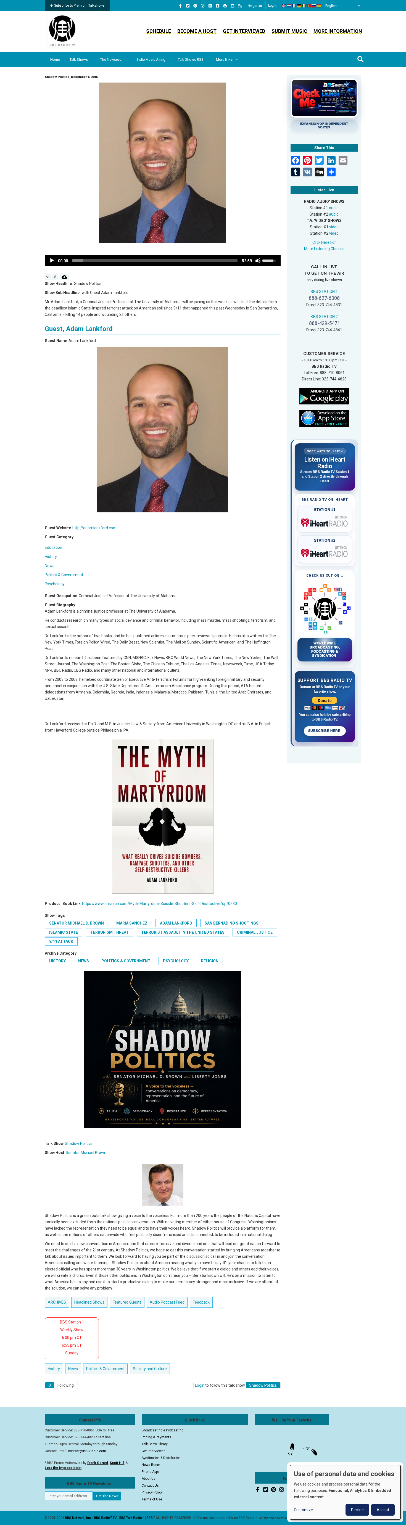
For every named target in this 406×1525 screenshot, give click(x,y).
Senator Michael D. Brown (76, 923)
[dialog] (345, 1492)
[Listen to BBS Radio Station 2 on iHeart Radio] (325, 552)
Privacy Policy (152, 1492)
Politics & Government (64, 575)
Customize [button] (303, 1510)
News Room (151, 1465)
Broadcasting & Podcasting (162, 1430)
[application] (163, 260)
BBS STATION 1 (324, 291)
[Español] (319, 6)
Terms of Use (152, 1499)
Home (55, 59)
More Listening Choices (324, 249)
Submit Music (289, 31)
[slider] (155, 260)
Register (255, 5)
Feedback (201, 1302)
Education (53, 547)
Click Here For (324, 242)
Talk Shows (79, 59)
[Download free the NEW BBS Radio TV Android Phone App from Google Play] (324, 395)
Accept (383, 1510)
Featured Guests (127, 1302)
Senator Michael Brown (86, 1152)
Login (199, 1385)
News (49, 565)
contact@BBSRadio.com (87, 1451)
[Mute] (258, 260)
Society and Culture (150, 1369)
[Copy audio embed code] (48, 277)
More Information (337, 31)
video (334, 227)
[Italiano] (304, 6)
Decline (357, 1510)
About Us (148, 1479)
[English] (284, 6)
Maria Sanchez (131, 923)
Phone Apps (151, 1472)
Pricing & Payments (156, 1437)
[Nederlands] (289, 6)
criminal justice (255, 932)
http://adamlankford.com (94, 528)
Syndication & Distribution (161, 1458)
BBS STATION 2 (324, 316)
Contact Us (150, 1485)
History (51, 556)
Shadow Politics (79, 1143)
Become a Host (197, 31)
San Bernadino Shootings (232, 923)
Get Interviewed (244, 31)
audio (334, 208)
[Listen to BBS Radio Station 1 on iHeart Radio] (325, 521)
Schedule (158, 31)
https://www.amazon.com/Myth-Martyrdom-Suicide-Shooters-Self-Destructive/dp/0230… (160, 903)
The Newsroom (112, 59)
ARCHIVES (57, 1302)
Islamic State (63, 932)
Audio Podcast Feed (167, 1302)
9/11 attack (61, 941)
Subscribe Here (324, 731)
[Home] (62, 31)
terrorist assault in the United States (183, 932)
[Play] (52, 260)
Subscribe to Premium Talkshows (79, 5)
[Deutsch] (299, 6)
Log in (272, 5)
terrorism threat (109, 932)
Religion (209, 961)
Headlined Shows (89, 1302)
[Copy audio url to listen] (55, 277)
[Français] (294, 6)
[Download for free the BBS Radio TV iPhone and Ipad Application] (324, 418)
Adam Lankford (176, 923)
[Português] (309, 6)
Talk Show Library (155, 1444)
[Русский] (314, 6)
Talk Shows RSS (191, 59)
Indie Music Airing (151, 59)
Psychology (55, 584)
